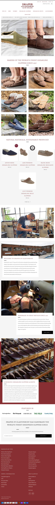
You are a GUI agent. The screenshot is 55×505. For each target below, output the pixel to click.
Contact (2, 486)
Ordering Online (32, 480)
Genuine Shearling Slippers (34, 459)
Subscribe (43, 435)
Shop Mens (48, 36)
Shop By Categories (32, 468)
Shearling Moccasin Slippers (6, 467)
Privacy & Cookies (4, 480)
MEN (9, 11)
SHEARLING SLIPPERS (25, 11)
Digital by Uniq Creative (5, 498)
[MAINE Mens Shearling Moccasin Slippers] (45, 152)
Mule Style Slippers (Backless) (7, 465)
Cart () (50, 1)
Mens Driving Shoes (32, 464)
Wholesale (31, 486)
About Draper (4, 482)
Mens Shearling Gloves (5, 461)
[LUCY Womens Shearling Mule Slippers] (27, 180)
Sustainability (4, 484)
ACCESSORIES (49, 11)
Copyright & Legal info (5, 476)
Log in (39, 1)
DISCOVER (27, 14)
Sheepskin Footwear (5, 469)
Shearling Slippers (32, 455)
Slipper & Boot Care (32, 482)
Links (2, 478)
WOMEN (15, 11)
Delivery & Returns (32, 476)
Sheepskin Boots (32, 453)
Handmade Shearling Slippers (34, 462)
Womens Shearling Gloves (6, 459)
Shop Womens (6, 36)
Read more (47, 332)
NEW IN (4, 11)
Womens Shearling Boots (6, 455)
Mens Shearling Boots (5, 457)
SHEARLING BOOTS (38, 11)
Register (44, 1)
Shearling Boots (32, 457)
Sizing (30, 478)
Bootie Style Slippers (5, 463)
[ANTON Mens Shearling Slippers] (9, 152)
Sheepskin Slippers (32, 451)
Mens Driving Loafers (33, 466)
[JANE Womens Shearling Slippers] (27, 152)
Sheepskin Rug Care (32, 484)
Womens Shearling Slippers (6, 451)
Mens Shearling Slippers (6, 453)
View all (27, 201)
